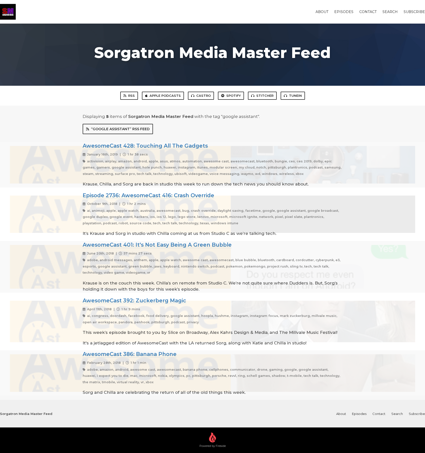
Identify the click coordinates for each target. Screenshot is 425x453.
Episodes (343, 12)
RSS (131, 96)
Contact (368, 12)
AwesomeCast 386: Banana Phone (130, 354)
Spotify (233, 96)
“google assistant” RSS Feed (120, 129)
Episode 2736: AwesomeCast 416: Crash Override (148, 195)
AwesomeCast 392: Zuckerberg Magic (134, 300)
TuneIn (295, 96)
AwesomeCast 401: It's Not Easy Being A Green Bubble (157, 244)
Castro (203, 96)
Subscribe (414, 12)
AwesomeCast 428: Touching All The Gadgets (145, 145)
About (322, 12)
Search (390, 12)
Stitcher (264, 96)
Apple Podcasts (165, 96)
